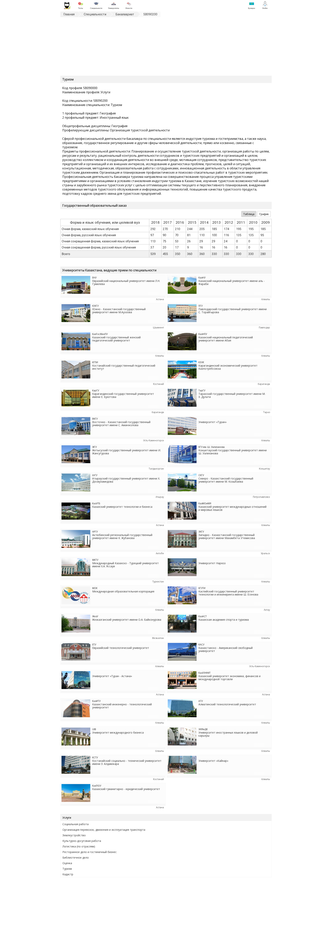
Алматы (265, 299)
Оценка (67, 863)
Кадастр (67, 874)
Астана (160, 299)
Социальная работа (75, 824)
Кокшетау (264, 468)
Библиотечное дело (75, 857)
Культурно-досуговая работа (81, 841)
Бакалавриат (124, 14)
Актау (267, 609)
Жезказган (158, 638)
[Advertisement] (166, 47)
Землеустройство (74, 835)
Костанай (158, 384)
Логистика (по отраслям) (78, 846)
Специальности (95, 14)
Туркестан (158, 581)
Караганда (264, 384)
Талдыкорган (156, 468)
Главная (69, 14)
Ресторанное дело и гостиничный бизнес (89, 852)
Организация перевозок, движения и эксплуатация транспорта (103, 829)
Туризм (67, 868)
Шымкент (158, 327)
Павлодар (264, 327)
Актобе (160, 553)
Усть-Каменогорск (153, 440)
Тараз (266, 412)
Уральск (265, 553)
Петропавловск (261, 497)
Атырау (160, 497)
